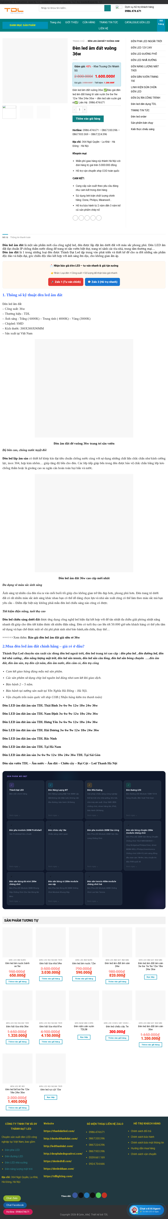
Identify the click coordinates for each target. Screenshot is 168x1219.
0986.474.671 (97, 1132)
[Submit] (107, 8)
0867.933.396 (97, 1151)
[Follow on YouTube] (104, 1195)
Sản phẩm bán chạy (142, 122)
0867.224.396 (97, 1144)
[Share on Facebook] (75, 218)
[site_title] (84, 1214)
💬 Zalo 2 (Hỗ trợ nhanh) (102, 281)
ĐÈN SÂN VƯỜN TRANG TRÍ (144, 78)
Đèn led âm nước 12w (84, 963)
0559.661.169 (97, 1157)
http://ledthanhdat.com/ (58, 1146)
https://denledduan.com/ (59, 1168)
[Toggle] (164, 41)
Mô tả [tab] (5, 237)
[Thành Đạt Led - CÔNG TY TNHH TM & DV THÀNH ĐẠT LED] (18, 11)
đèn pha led (128, 653)
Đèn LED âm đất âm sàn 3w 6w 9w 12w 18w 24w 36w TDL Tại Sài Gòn (51, 755)
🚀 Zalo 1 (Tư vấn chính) (66, 281)
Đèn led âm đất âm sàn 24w (117, 965)
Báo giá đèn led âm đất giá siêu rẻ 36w (54, 637)
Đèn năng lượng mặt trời (18, 1169)
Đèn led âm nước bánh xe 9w (17, 965)
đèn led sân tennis (69, 658)
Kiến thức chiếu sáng (142, 129)
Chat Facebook (15, 1205)
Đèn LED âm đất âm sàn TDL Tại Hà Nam (31, 746)
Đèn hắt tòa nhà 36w (17, 1026)
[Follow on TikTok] (81, 1195)
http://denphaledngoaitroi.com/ (63, 1153)
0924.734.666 (97, 1163)
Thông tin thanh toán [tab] (20, 237)
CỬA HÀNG (89, 22)
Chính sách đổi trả (141, 1131)
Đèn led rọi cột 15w (51, 1089)
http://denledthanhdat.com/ (61, 1138)
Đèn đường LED (14, 1156)
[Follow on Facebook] (75, 1195)
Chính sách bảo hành (142, 1136)
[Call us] (98, 1195)
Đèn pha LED (12, 1149)
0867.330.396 (97, 1138)
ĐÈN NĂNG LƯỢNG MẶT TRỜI (145, 68)
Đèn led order (139, 116)
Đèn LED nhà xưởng (16, 1162)
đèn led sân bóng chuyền (127, 658)
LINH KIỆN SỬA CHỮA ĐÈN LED (144, 89)
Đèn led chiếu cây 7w (117, 1026)
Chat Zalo (12, 1198)
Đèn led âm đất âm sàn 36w (150, 1028)
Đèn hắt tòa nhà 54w (51, 963)
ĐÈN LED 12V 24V (141, 47)
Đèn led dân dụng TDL (143, 104)
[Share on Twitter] (81, 218)
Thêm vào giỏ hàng (88, 118)
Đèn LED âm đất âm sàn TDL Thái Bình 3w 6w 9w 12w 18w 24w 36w (50, 705)
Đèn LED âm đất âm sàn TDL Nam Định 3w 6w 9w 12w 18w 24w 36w (50, 713)
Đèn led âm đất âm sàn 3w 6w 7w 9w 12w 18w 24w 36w (150, 966)
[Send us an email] (92, 1195)
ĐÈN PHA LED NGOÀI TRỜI (146, 41)
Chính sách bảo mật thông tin (147, 1142)
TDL (106, 1214)
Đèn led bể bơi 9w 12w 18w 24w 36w (17, 1091)
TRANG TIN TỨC (108, 22)
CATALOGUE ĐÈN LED (137, 22)
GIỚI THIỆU (71, 22)
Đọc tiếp (150, 977)
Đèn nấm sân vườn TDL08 (84, 1028)
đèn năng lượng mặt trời (40, 658)
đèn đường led (147, 653)
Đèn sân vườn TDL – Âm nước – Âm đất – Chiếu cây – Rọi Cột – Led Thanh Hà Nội (59, 763)
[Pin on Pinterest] (93, 218)
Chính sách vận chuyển (143, 1154)
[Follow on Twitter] (86, 1195)
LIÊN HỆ (103, 28)
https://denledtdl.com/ (58, 1161)
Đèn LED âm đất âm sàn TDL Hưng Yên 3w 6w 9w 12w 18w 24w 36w (50, 722)
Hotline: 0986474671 (18, 1211)
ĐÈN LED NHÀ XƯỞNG (144, 60)
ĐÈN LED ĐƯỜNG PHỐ (144, 53)
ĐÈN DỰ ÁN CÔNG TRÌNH (145, 97)
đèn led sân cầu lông (96, 658)
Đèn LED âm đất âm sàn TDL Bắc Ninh (29, 738)
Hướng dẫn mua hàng (143, 1148)
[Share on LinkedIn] (99, 218)
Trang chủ (55, 22)
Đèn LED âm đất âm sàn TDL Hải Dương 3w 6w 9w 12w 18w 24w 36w (50, 730)
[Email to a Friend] (87, 218)
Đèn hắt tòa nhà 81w (51, 1026)
